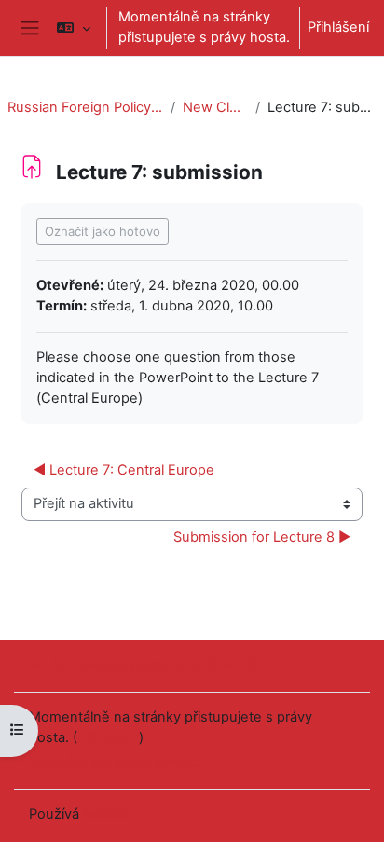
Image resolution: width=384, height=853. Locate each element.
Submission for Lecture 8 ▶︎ (261, 537)
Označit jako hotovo (102, 231)
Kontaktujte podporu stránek (145, 664)
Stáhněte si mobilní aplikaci (115, 761)
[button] (73, 28)
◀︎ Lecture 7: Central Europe (124, 469)
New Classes (215, 107)
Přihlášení (338, 27)
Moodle (107, 813)
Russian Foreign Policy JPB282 (85, 107)
